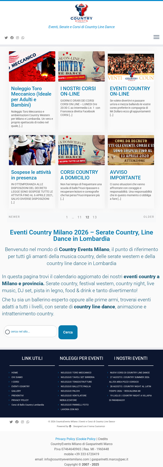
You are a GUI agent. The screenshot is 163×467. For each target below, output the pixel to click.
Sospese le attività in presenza (31, 175)
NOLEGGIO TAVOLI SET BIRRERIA (77, 377)
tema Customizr (97, 426)
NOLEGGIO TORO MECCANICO (76, 372)
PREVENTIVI (18, 395)
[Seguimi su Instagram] (18, 38)
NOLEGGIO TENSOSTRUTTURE (76, 382)
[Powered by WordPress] (70, 425)
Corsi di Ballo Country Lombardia (28, 405)
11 (80, 217)
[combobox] (30, 331)
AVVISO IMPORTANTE (125, 175)
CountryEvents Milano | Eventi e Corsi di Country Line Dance (85, 421)
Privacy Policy (65, 439)
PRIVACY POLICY (20, 400)
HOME (15, 372)
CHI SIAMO (17, 377)
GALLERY (16, 391)
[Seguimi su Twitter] (7, 38)
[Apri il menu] (156, 37)
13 (95, 217)
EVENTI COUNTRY (21, 386)
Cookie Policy (86, 439)
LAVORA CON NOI (70, 409)
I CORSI (15, 382)
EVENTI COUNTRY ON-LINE (130, 91)
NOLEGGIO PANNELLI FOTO (75, 405)
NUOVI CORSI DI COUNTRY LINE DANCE (130, 372)
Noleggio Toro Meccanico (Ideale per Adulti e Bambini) (31, 97)
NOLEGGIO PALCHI (70, 391)
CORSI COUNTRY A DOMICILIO (79, 175)
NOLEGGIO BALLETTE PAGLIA (76, 386)
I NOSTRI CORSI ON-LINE (78, 91)
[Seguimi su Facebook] (13, 38)
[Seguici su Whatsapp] (24, 38)
